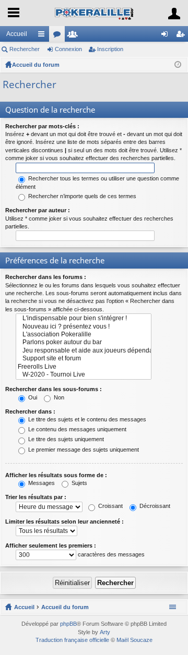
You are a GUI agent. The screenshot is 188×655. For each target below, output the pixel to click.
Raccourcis (43, 36)
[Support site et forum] (83, 358)
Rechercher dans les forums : (45, 277)
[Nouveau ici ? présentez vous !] (83, 327)
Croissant (110, 506)
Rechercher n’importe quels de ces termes (81, 196)
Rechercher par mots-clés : (42, 126)
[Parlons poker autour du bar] (83, 342)
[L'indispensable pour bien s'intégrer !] (83, 318)
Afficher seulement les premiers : (50, 545)
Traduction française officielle (72, 640)
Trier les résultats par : (35, 497)
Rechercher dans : (30, 411)
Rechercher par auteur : (37, 210)
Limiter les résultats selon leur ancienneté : (64, 521)
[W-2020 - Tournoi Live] (83, 375)
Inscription (110, 49)
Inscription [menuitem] (182, 36)
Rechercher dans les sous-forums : (53, 389)
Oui (32, 397)
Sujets (78, 483)
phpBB (68, 624)
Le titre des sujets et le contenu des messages (86, 419)
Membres (74, 36)
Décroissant (154, 506)
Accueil (16, 34)
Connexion (68, 49)
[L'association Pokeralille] (83, 334)
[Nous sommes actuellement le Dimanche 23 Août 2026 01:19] (177, 65)
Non (58, 397)
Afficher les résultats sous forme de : (56, 475)
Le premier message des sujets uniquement (83, 449)
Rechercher (24, 49)
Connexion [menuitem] (166, 36)
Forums (59, 36)
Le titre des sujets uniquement (65, 439)
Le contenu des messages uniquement (76, 429)
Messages (41, 483)
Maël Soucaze (134, 640)
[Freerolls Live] (83, 367)
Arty (105, 632)
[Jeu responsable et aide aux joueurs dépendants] (83, 351)
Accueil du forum (36, 65)
